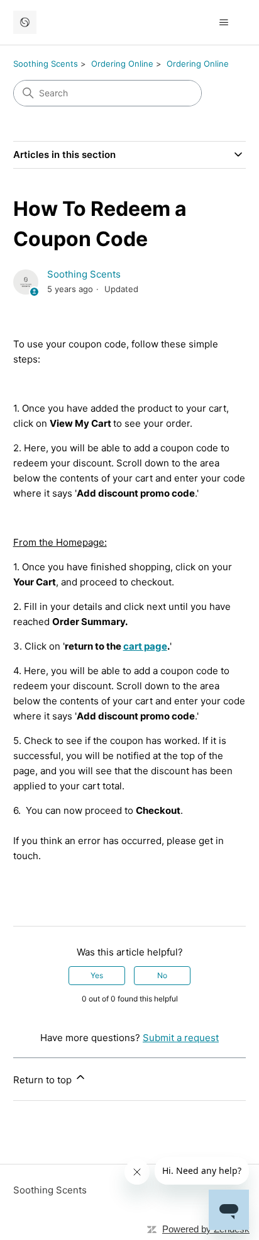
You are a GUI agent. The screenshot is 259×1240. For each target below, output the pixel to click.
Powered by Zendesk (206, 1229)
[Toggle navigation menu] (223, 23)
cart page (145, 646)
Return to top (43, 1080)
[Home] (24, 22)
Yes (97, 975)
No (162, 975)
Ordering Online (122, 64)
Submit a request (181, 1038)
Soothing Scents (45, 64)
